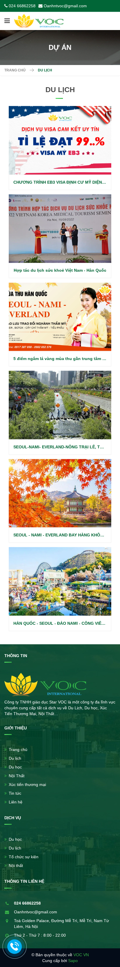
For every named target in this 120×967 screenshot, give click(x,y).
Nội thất (16, 865)
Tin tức (15, 793)
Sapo (73, 960)
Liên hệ (15, 802)
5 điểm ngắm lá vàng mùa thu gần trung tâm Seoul (63, 358)
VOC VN (81, 954)
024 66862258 (22, 5)
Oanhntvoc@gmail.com (65, 5)
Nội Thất (16, 775)
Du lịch (15, 758)
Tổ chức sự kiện (23, 856)
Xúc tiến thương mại (27, 784)
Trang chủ (15, 70)
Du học (15, 767)
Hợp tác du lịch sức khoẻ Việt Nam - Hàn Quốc (60, 270)
